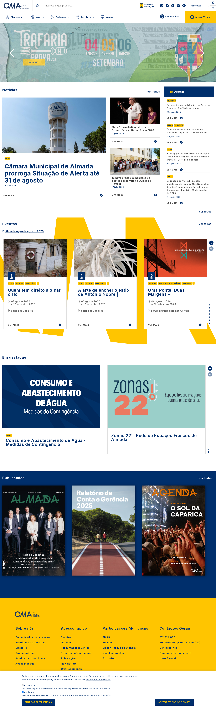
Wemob (107, 642)
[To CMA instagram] (161, 5)
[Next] (203, 53)
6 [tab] (209, 311)
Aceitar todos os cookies (174, 702)
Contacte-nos (168, 647)
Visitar (109, 17)
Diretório (21, 647)
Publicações (69, 658)
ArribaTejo (109, 658)
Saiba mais (34, 62)
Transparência (25, 653)
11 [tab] (209, 319)
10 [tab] (209, 317)
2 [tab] (209, 305)
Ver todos (205, 211)
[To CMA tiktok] (172, 5)
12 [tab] (209, 320)
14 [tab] (209, 323)
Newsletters (69, 663)
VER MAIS (172, 118)
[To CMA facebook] (167, 5)
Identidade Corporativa (30, 642)
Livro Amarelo (168, 658)
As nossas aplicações (149, 5)
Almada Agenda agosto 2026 (24, 231)
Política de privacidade (30, 658)
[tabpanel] (35, 284)
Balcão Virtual (203, 17)
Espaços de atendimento (175, 653)
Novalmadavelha (113, 653)
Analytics (29, 692)
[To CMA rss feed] (184, 5)
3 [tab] (209, 307)
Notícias (66, 642)
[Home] (16, 5)
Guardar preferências (38, 702)
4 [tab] (209, 308)
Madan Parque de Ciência (119, 647)
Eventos (66, 637)
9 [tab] (209, 316)
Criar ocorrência (72, 668)
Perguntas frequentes (75, 647)
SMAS (106, 637)
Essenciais (29, 685)
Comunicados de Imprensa (32, 637)
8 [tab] (209, 314)
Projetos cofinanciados (76, 653)
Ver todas (153, 91)
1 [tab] (209, 304)
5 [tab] (209, 310)
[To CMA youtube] (178, 5)
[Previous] (12, 53)
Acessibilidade (25, 663)
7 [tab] (209, 313)
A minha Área (172, 16)
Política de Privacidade (98, 679)
